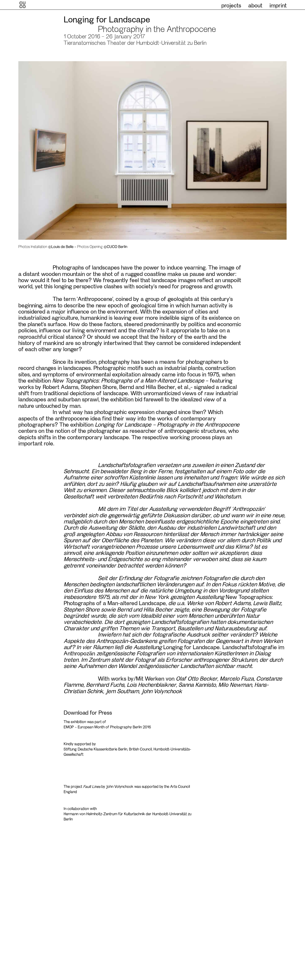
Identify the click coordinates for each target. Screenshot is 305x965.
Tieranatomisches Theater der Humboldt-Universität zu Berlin (135, 42)
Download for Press (88, 712)
